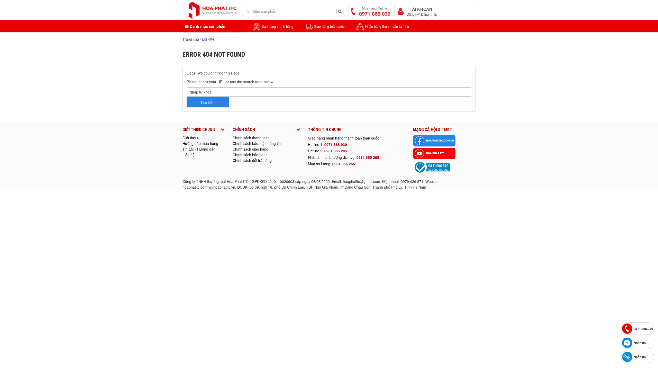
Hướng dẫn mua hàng (200, 143)
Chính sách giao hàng (250, 149)
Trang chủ (190, 39)
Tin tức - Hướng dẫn (198, 149)
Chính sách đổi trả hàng (252, 160)
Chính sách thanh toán (251, 137)
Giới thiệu (190, 137)
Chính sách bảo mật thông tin (257, 143)
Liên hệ (188, 154)
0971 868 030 (335, 144)
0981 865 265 (335, 150)
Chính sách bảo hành (250, 154)
